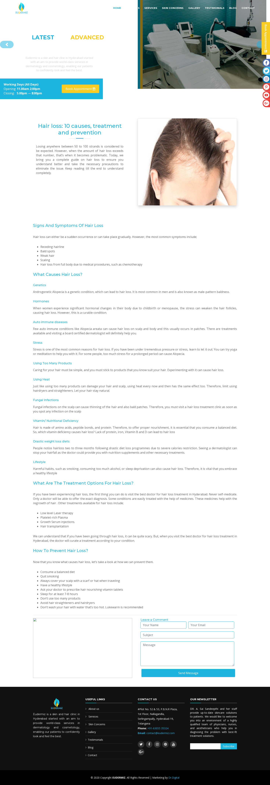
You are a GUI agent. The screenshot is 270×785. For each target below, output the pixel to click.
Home (117, 7)
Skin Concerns (172, 7)
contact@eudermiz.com (160, 733)
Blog (233, 7)
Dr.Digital (173, 777)
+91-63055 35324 (157, 728)
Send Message (188, 673)
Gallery (194, 7)
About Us (133, 7)
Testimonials (214, 7)
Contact (248, 7)
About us (94, 709)
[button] (7, 44)
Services (150, 7)
